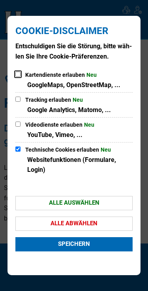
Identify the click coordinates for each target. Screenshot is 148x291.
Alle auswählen (74, 202)
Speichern (74, 243)
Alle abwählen (74, 223)
